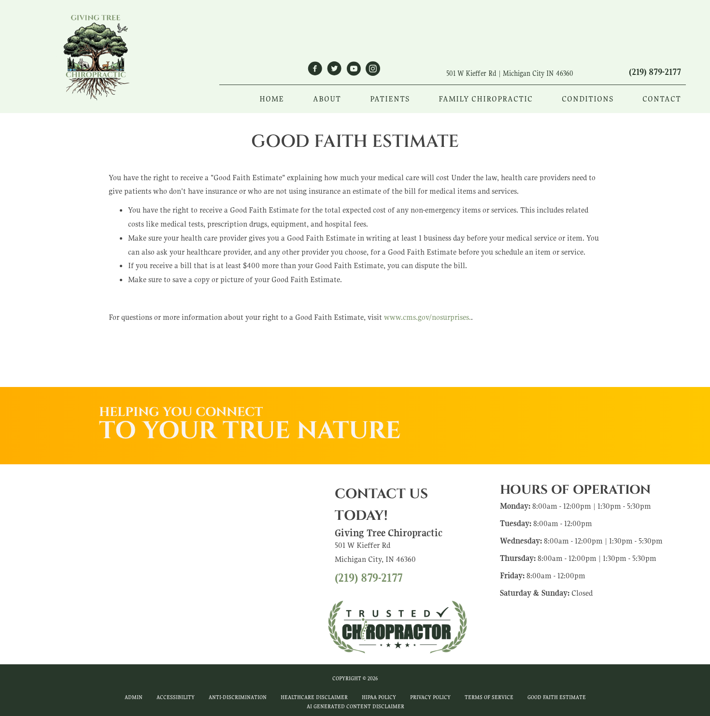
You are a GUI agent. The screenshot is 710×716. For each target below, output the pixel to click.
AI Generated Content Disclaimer (355, 706)
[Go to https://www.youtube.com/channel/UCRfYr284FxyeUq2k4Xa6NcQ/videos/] (353, 70)
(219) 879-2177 (655, 71)
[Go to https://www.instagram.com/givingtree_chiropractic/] (373, 70)
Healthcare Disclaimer (314, 697)
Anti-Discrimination (238, 697)
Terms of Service (489, 697)
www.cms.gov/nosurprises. (426, 317)
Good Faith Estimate (556, 697)
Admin (133, 697)
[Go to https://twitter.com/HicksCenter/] (334, 70)
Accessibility (175, 697)
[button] (519, 406)
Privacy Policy (430, 697)
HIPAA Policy (379, 697)
